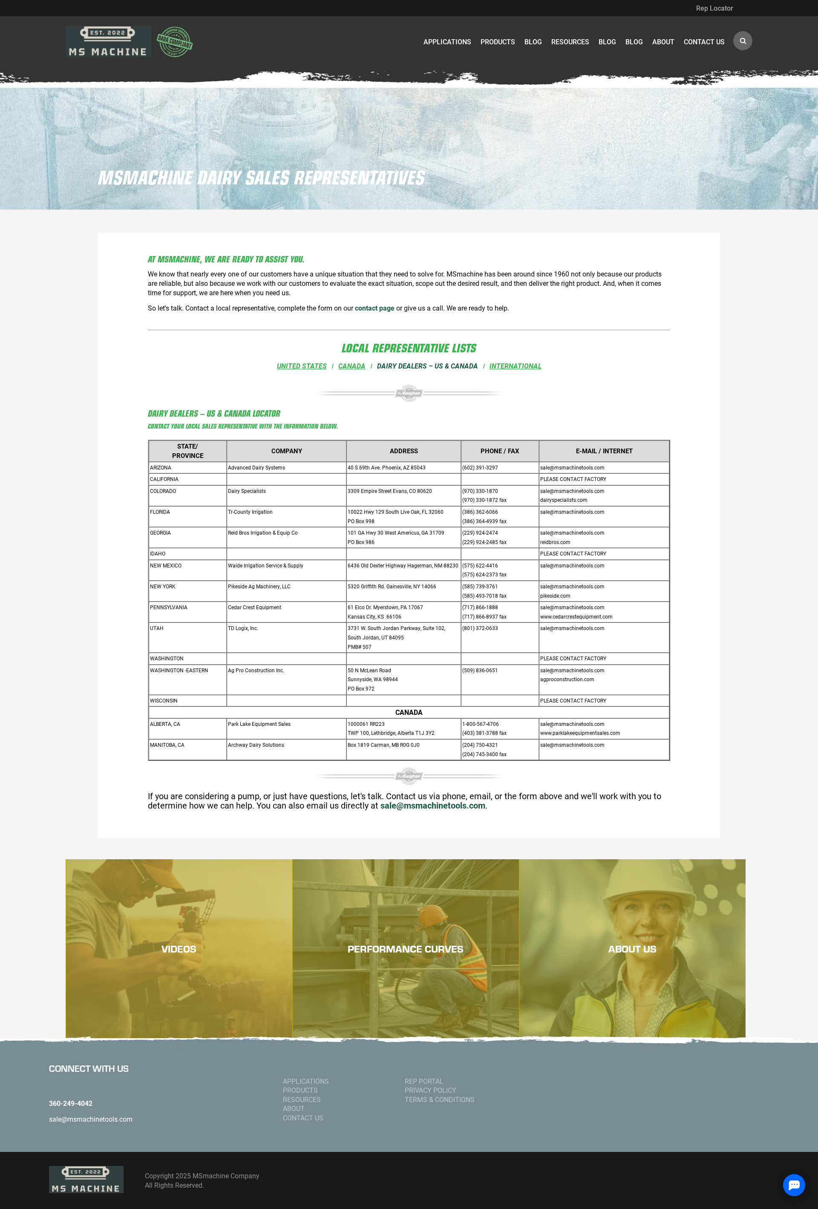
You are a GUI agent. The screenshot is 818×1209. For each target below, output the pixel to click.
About (663, 41)
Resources (570, 41)
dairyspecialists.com (564, 500)
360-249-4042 (70, 1103)
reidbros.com (555, 542)
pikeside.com (555, 596)
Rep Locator (714, 7)
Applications (447, 41)
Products (498, 41)
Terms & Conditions (440, 1099)
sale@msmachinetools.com (572, 467)
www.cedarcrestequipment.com (576, 616)
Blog (533, 41)
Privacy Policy (430, 1089)
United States (302, 365)
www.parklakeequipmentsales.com (580, 733)
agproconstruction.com (567, 679)
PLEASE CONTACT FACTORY (573, 479)
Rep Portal (424, 1081)
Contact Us (704, 41)
